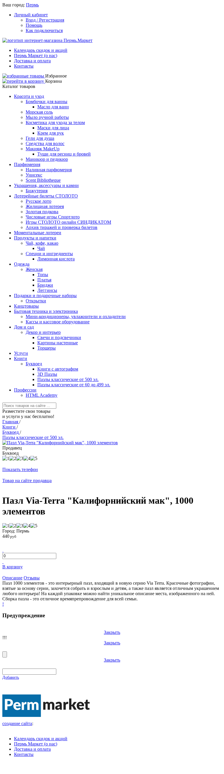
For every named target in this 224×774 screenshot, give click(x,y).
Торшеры (46, 347)
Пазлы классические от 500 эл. (68, 379)
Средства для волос (45, 143)
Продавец (12, 447)
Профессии (25, 389)
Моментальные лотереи (37, 232)
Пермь (32, 4)
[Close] (4, 654)
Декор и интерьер (43, 332)
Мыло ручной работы (47, 117)
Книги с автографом (57, 368)
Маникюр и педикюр (47, 159)
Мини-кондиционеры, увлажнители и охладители (76, 316)
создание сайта (17, 723)
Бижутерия (37, 190)
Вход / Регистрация (45, 19)
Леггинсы (47, 290)
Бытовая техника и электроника (46, 311)
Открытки (36, 300)
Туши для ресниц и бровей (64, 153)
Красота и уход (29, 96)
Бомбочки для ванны (46, 101)
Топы (42, 274)
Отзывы (32, 577)
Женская (34, 269)
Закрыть (112, 632)
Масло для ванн (53, 106)
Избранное (56, 75)
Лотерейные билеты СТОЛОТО (46, 195)
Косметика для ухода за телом (55, 122)
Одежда (21, 264)
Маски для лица (53, 127)
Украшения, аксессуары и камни (46, 185)
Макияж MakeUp (43, 148)
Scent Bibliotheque (43, 180)
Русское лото (38, 201)
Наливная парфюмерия (49, 169)
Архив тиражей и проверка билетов (61, 227)
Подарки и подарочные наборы (45, 295)
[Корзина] (23, 81)
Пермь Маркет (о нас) (35, 55)
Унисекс (34, 174)
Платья (44, 279)
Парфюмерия (27, 164)
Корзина (53, 81)
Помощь (34, 25)
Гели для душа (40, 138)
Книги (20, 358)
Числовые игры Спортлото (53, 216)
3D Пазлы (47, 374)
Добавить (10, 677)
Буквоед (34, 363)
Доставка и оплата (32, 60)
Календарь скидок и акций (40, 50)
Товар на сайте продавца (27, 480)
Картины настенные (57, 342)
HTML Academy (41, 395)
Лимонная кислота (56, 258)
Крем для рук (50, 133)
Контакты (24, 66)
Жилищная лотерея (45, 206)
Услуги (21, 353)
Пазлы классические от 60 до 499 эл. (73, 384)
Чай (41, 248)
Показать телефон (20, 469)
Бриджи (45, 285)
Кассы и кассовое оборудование (58, 321)
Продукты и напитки (35, 237)
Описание (12, 577)
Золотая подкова (42, 211)
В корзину (12, 566)
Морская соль (39, 112)
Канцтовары (26, 306)
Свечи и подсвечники (59, 337)
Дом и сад (24, 327)
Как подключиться (44, 30)
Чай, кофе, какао (42, 243)
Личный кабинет (31, 14)
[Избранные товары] (23, 75)
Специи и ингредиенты (49, 253)
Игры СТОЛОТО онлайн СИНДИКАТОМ (68, 222)
